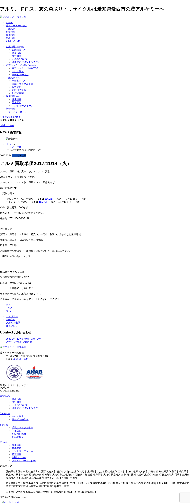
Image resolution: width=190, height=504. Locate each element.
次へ (8, 311)
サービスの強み (20, 74)
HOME (9, 144)
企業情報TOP (19, 49)
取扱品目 (16, 87)
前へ (8, 304)
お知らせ (10, 319)
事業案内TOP (19, 80)
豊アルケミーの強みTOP (25, 68)
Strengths (5, 413)
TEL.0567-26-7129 (10, 117)
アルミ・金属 (14, 147)
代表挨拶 (16, 53)
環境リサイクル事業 (22, 84)
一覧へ (9, 308)
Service (4, 424)
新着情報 (10, 38)
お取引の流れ (19, 90)
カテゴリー (12, 316)
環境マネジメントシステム (26, 62)
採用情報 (10, 35)
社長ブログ (12, 325)
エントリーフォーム (22, 105)
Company (5, 396)
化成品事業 (18, 93)
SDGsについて (20, 59)
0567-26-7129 (20, 359)
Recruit (4, 442)
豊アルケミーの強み (16, 25)
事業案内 (10, 28)
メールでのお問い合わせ (19, 341)
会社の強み (18, 71)
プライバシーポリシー (18, 112)
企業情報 (10, 31)
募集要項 (16, 102)
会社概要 (16, 56)
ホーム (9, 22)
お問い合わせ (13, 41)
